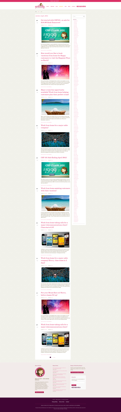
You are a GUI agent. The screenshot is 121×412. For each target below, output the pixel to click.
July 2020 (75, 119)
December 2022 (76, 80)
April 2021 (75, 107)
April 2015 (75, 197)
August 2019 (75, 132)
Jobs (66, 6)
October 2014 (76, 205)
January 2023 (76, 78)
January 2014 (76, 217)
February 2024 (76, 61)
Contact (73, 6)
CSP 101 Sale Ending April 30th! (54, 158)
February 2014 (76, 216)
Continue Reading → (49, 50)
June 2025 (75, 39)
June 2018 (75, 150)
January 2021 (76, 111)
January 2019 (76, 140)
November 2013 (76, 220)
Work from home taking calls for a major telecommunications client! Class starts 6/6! (54, 225)
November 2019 (76, 128)
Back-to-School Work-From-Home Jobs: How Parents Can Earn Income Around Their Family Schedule (59, 377)
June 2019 (75, 135)
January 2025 (76, 46)
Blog (52, 97)
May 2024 (75, 57)
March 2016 (75, 186)
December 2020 (76, 112)
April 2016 (75, 185)
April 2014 (75, 213)
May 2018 (75, 151)
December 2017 (76, 158)
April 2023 (75, 74)
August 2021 (75, 101)
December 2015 (76, 190)
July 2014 (75, 209)
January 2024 (76, 62)
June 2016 (75, 182)
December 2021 (76, 96)
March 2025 (75, 43)
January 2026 (76, 30)
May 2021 (75, 105)
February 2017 (76, 171)
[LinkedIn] (78, 387)
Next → (54, 357)
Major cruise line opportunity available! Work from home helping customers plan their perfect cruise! (55, 92)
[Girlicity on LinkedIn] (83, 6)
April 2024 (75, 58)
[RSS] (72, 387)
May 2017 (75, 167)
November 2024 (76, 49)
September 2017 (76, 162)
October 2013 (76, 221)
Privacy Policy (54, 401)
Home (35, 11)
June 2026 (75, 23)
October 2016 (76, 177)
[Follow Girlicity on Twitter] (82, 6)
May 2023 (75, 73)
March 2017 (75, 170)
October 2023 (76, 66)
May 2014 (75, 212)
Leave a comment (43, 50)
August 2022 (76, 85)
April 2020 (75, 123)
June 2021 (75, 104)
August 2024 (76, 53)
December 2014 (76, 202)
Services (52, 6)
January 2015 (76, 201)
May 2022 (75, 89)
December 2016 (76, 174)
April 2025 (75, 42)
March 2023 (75, 76)
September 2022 (76, 84)
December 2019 (76, 127)
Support (61, 6)
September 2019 (76, 131)
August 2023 (76, 69)
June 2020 (75, 120)
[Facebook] (75, 387)
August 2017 (75, 163)
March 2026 (75, 27)
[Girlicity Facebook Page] (77, 6)
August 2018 (75, 147)
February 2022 (76, 93)
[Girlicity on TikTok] (85, 6)
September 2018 (76, 146)
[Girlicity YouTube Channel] (79, 6)
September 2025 (76, 35)
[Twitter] (73, 387)
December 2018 (76, 142)
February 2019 (76, 139)
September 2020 (76, 116)
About (47, 6)
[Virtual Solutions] (40, 6)
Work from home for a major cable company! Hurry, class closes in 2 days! (54, 260)
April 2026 (75, 26)
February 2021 (76, 109)
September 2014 (76, 206)
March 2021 (75, 108)
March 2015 (75, 198)
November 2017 (76, 159)
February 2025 (76, 45)
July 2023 (75, 70)
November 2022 (76, 81)
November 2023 (76, 65)
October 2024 (76, 50)
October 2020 (76, 115)
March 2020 (75, 124)
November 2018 (76, 143)
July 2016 (75, 181)
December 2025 (76, 31)
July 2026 (75, 22)
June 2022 (75, 88)
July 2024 (75, 54)
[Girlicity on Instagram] (80, 6)
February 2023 (76, 77)
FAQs (57, 6)
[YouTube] (76, 387)
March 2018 (75, 154)
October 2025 (76, 34)
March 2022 (75, 92)
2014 (38, 11)
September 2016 (76, 178)
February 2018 (76, 155)
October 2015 (76, 193)
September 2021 (76, 100)
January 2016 (76, 189)
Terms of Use (61, 401)
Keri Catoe (45, 97)
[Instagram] (79, 387)
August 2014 (75, 208)
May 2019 (75, 136)
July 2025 (75, 38)
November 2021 (76, 97)
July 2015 (75, 194)
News (69, 6)
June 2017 (75, 166)
